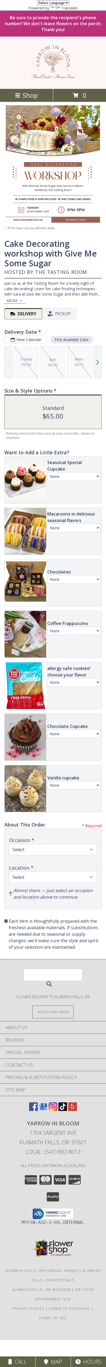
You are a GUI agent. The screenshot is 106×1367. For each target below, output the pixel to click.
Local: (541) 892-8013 (53, 1151)
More (12, 300)
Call (19, 1361)
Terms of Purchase (69, 1308)
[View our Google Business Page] (43, 1109)
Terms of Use (53, 1318)
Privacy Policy (28, 1308)
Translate (69, 8)
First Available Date (72, 339)
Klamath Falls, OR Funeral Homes (41, 1270)
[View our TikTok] (62, 1109)
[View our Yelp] (72, 1109)
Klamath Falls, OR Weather (41, 1289)
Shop (30, 95)
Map (55, 1361)
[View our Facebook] (33, 1109)
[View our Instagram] (53, 1109)
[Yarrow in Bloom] (53, 75)
